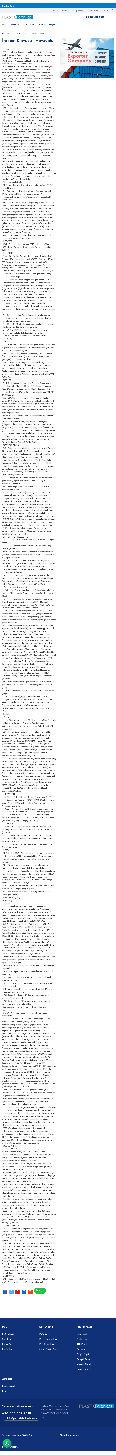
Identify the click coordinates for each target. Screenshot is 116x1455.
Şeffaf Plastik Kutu (48, 1349)
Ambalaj (41, 24)
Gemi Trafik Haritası (69, 1435)
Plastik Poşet (28, 24)
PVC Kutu (44, 1334)
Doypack (81, 1349)
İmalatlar (65, 10)
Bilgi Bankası (79, 10)
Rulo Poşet (82, 1334)
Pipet (4, 1391)
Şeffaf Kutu (14, 24)
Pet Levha (7, 1349)
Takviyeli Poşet (83, 1359)
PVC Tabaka (8, 1334)
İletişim (52, 24)
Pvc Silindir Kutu (46, 1344)
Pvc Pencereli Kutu (48, 1339)
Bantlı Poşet (82, 1339)
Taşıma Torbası (84, 1369)
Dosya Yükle (93, 10)
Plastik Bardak (8, 1386)
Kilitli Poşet (82, 1344)
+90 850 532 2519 (16, 1413)
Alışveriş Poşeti (84, 1364)
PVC (4, 24)
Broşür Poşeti (83, 1354)
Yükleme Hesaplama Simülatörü (17, 1435)
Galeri (105, 10)
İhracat (55, 10)
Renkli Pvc (7, 1344)
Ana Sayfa (6, 33)
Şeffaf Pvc (7, 1339)
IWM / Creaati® (10, 1446)
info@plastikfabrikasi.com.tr (22, 1418)
